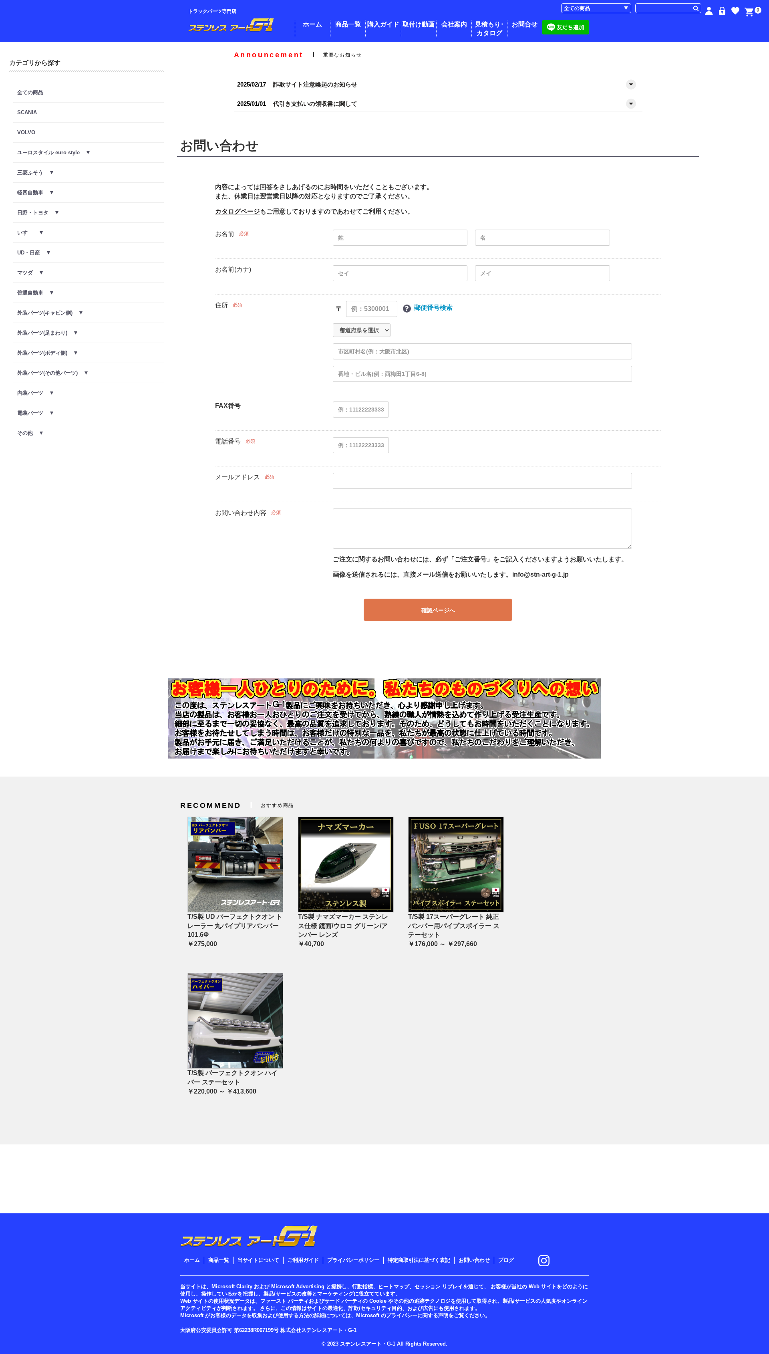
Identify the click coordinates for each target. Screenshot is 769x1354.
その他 (28, 433)
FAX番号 (228, 405)
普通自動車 (33, 293)
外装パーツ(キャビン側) (48, 313)
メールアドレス (237, 477)
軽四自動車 (33, 193)
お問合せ (524, 24)
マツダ (28, 273)
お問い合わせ (474, 1260)
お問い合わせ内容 (240, 512)
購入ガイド (383, 24)
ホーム (312, 24)
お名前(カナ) (233, 269)
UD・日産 (32, 253)
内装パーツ (33, 393)
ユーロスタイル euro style (52, 152)
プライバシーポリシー (353, 1260)
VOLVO (26, 132)
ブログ (506, 1260)
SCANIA (27, 112)
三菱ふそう (33, 173)
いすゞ (28, 233)
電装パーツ (33, 413)
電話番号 (228, 441)
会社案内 (454, 24)
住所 (221, 305)
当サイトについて (258, 1260)
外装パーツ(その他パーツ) (51, 373)
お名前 (224, 233)
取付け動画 (419, 24)
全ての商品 (30, 92)
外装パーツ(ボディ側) (45, 353)
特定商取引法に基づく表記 (419, 1260)
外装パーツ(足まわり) (45, 333)
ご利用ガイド (303, 1260)
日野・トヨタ (36, 213)
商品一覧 (348, 24)
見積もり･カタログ (489, 28)
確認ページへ (438, 610)
